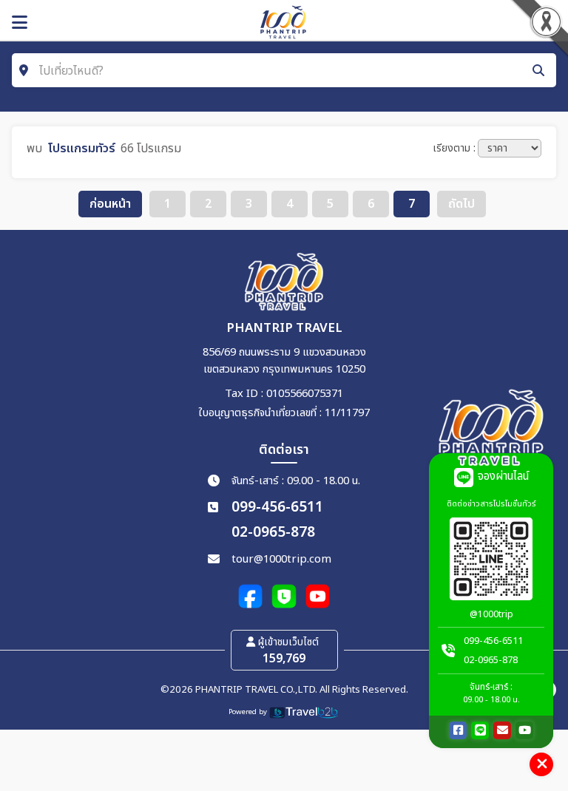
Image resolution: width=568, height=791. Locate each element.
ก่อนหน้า (110, 204)
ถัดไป (461, 204)
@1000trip (491, 614)
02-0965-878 (273, 532)
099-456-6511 (277, 507)
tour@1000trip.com (281, 559)
